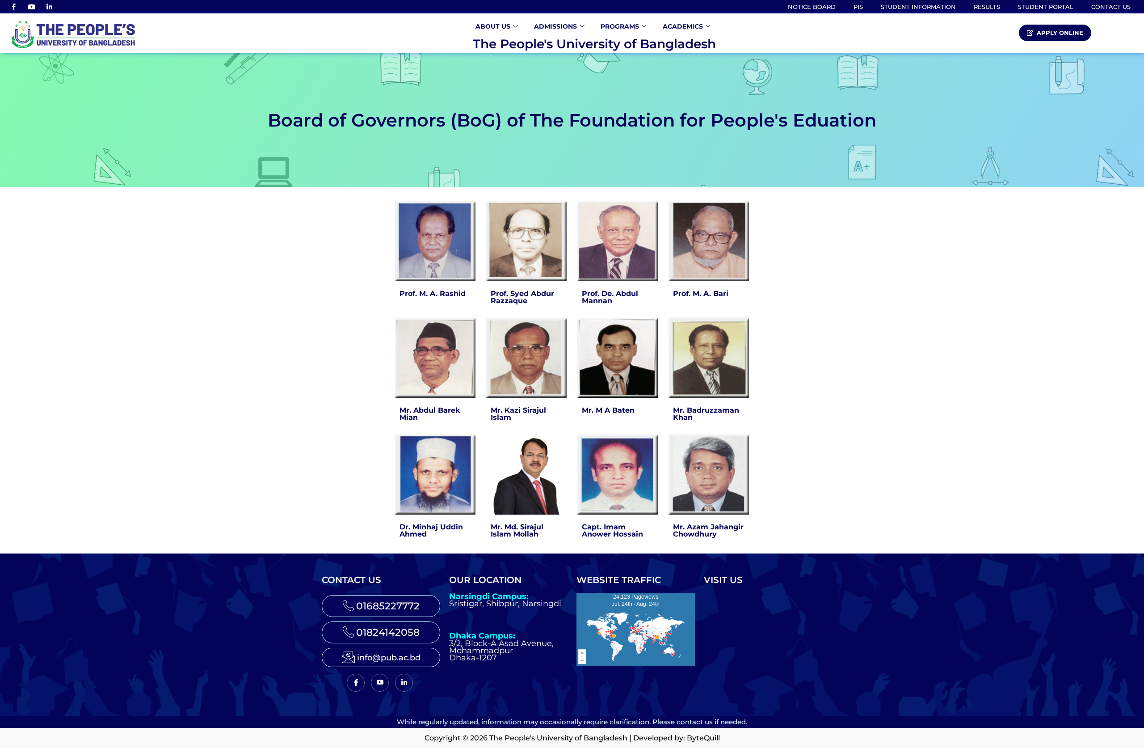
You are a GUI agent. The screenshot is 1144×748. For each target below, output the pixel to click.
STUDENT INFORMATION (918, 6)
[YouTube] (31, 6)
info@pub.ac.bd (389, 658)
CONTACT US (1111, 6)
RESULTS (987, 6)
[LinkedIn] (49, 6)
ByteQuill (703, 738)
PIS (858, 6)
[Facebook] (13, 6)
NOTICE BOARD (812, 6)
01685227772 (388, 606)
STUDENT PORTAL (1045, 6)
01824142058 (388, 632)
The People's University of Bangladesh (594, 43)
